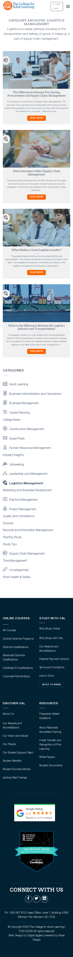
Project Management (22, 509)
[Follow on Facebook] (28, 899)
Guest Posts (17, 438)
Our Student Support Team (18, 753)
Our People (9, 744)
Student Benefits (12, 761)
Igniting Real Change (15, 778)
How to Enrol (46, 676)
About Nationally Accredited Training (50, 730)
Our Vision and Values (15, 736)
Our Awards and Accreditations (48, 649)
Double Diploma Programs (18, 639)
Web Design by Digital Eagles (26, 935)
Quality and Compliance (18, 516)
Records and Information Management (28, 530)
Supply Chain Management (27, 554)
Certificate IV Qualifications (18, 668)
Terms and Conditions (51, 667)
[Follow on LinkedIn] (44, 899)
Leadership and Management (28, 474)
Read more (36, 118)
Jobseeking (16, 464)
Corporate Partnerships (16, 676)
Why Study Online (49, 629)
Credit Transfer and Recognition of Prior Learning (50, 744)
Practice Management (23, 500)
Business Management (24, 403)
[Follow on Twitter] (36, 899)
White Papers (47, 757)
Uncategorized (18, 570)
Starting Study (12, 537)
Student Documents (50, 765)
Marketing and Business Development (27, 490)
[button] (68, 6)
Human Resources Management (30, 448)
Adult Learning (18, 384)
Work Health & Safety (17, 577)
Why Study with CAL (51, 638)
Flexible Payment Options (54, 659)
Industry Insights (13, 455)
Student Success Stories (16, 769)
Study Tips (10, 544)
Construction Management (26, 429)
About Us (8, 714)
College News (11, 420)
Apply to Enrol (52, 685)
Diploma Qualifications (15, 647)
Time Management (15, 561)
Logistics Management (26, 483)
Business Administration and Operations (35, 394)
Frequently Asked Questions (49, 716)
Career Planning (19, 413)
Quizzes (8, 523)
